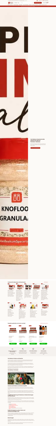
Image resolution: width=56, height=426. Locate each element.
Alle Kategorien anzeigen (38, 2)
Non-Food (43, 4)
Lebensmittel (40, 4)
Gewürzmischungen (15, 4)
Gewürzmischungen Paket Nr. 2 (33, 337)
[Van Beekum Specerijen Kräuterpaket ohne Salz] (23, 330)
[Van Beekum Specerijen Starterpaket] (13, 330)
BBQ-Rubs (10, 406)
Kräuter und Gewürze (10, 4)
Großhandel (15, 2)
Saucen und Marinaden (25, 4)
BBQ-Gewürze (14, 406)
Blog (18, 2)
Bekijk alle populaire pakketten (44, 323)
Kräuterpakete (20, 4)
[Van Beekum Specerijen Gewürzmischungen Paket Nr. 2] (33, 330)
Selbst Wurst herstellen (35, 4)
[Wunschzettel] (46, 2)
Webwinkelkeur (46, 0)
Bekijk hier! (34, 6)
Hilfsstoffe (30, 4)
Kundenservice (40, 0)
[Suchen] (32, 2)
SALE (45, 4)
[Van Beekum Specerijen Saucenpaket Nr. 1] (43, 330)
